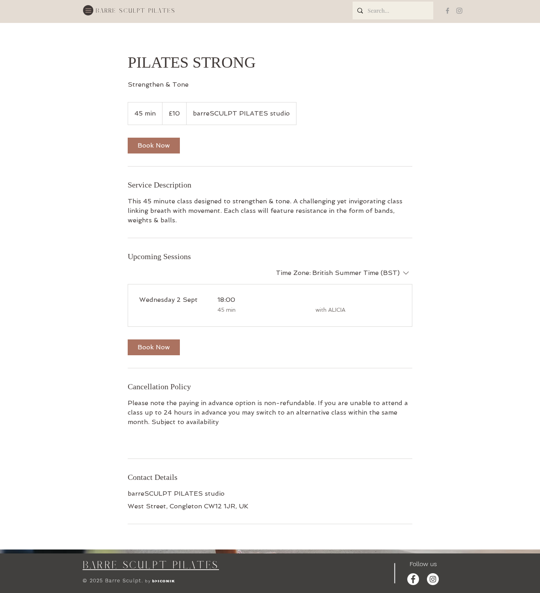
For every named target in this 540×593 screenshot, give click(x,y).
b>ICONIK (163, 581)
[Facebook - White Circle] (413, 579)
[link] (154, 145)
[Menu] (88, 10)
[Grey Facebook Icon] (447, 11)
